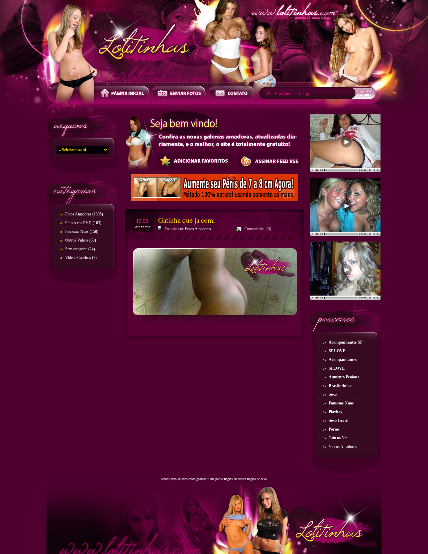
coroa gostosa (197, 479)
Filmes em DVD (78, 222)
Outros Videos (76, 240)
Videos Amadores (343, 446)
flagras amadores (235, 479)
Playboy (335, 411)
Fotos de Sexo (214, 43)
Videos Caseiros (78, 257)
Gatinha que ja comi (186, 220)
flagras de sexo (257, 479)
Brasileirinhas (340, 385)
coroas (165, 479)
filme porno (215, 479)
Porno (334, 429)
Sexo (333, 394)
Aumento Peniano (344, 377)
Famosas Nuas (77, 231)
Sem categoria (76, 249)
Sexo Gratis (338, 420)
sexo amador (179, 479)
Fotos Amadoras (78, 214)
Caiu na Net (338, 438)
